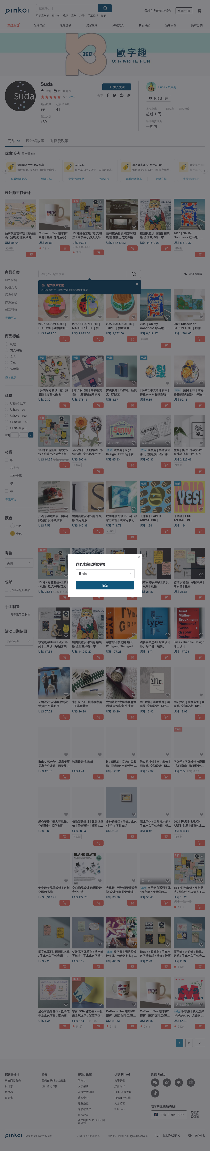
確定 (105, 585)
